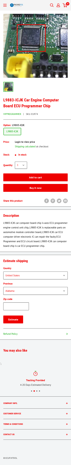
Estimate (13, 319)
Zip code (7, 299)
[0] (65, 5)
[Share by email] (65, 200)
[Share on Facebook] (46, 200)
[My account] (58, 5)
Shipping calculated (25, 146)
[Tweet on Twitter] (59, 200)
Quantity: (8, 165)
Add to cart (35, 177)
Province (8, 283)
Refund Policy (10, 333)
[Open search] (52, 5)
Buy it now (36, 188)
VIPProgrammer (12, 114)
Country (7, 268)
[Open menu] (5, 5)
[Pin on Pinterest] (53, 200)
